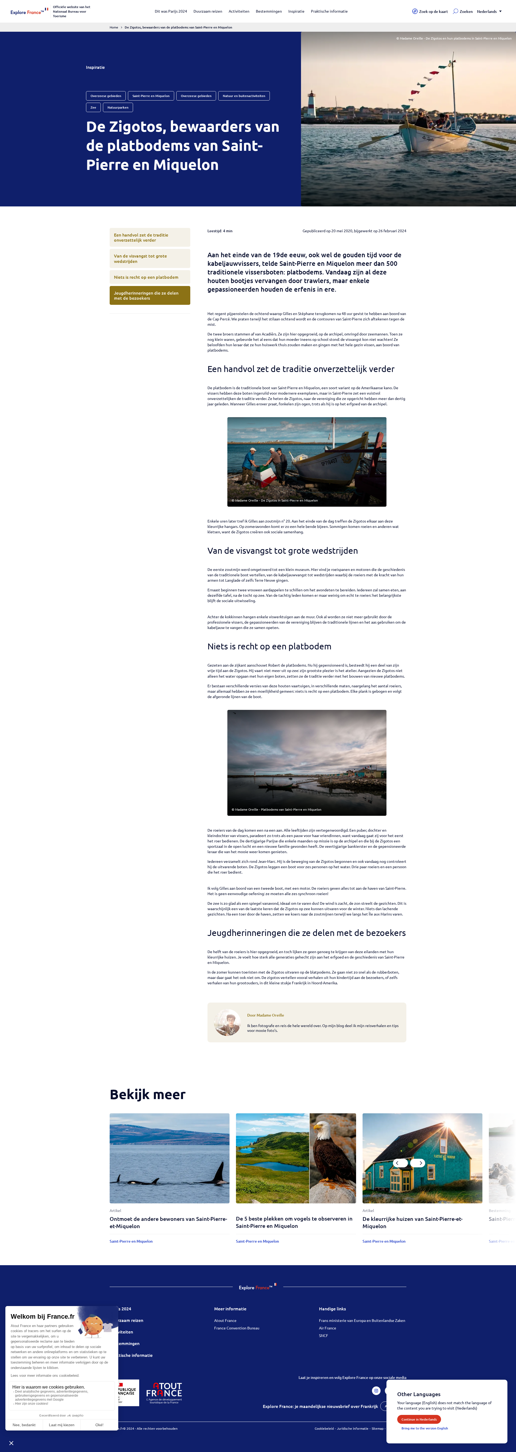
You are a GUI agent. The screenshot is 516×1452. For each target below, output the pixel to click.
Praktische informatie (329, 11)
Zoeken (466, 11)
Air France (327, 1327)
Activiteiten (239, 11)
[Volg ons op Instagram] (376, 1390)
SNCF (323, 1335)
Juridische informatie (352, 1428)
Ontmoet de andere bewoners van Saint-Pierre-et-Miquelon (168, 1222)
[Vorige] (400, 1163)
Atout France (225, 1320)
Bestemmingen (269, 11)
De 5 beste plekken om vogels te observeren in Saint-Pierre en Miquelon (294, 1222)
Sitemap (378, 1428)
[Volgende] (417, 1163)
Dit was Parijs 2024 (171, 11)
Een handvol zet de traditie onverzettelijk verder (141, 237)
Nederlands (487, 11)
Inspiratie (296, 11)
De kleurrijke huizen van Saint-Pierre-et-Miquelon (413, 1222)
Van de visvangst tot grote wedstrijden (140, 258)
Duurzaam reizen (208, 11)
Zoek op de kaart (433, 11)
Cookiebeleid (324, 1428)
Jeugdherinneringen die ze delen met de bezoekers (146, 295)
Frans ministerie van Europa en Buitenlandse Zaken (362, 1320)
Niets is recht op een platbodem (146, 277)
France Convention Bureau (236, 1327)
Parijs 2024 (120, 1308)
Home (114, 27)
